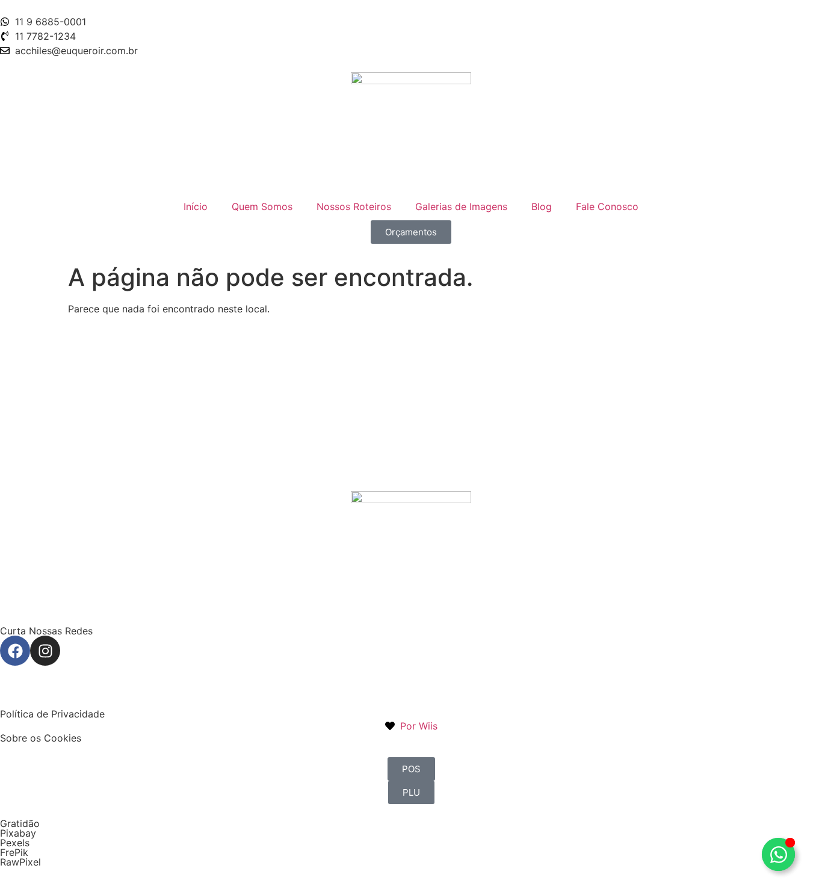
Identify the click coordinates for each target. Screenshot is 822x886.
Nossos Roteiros (354, 206)
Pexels (14, 843)
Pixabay (18, 833)
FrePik (14, 852)
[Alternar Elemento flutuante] (778, 854)
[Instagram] (45, 651)
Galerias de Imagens (461, 206)
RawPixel (20, 862)
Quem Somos (262, 206)
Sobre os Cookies (40, 738)
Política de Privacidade (52, 714)
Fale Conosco (607, 206)
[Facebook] (15, 651)
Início (196, 206)
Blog (541, 206)
